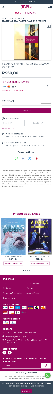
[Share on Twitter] (29, 158)
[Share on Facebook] (22, 158)
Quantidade (8, 101)
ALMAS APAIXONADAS (13, 256)
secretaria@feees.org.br (15, 336)
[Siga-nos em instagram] (4, 352)
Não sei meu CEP (8, 128)
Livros (10, 18)
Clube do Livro (8, 298)
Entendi (26, 391)
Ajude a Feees (32, 293)
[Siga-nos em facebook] (10, 352)
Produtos (6, 288)
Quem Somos (32, 283)
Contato (30, 288)
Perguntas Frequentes (12, 293)
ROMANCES (20, 18)
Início (4, 18)
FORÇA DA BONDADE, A (39, 256)
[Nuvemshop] (26, 373)
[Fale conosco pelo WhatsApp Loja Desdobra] (48, 375)
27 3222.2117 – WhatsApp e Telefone (20, 333)
